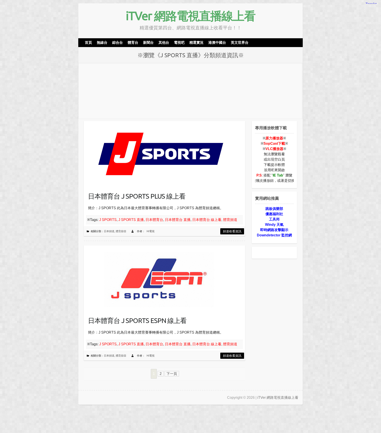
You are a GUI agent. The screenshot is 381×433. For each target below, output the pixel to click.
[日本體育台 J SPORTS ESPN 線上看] (161, 278)
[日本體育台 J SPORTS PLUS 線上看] (161, 154)
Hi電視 (151, 231)
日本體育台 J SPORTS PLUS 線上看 (136, 196)
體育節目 (121, 231)
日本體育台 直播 (177, 220)
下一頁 (171, 374)
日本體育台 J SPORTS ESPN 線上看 (137, 320)
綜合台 (117, 42)
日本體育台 (154, 220)
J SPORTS (108, 220)
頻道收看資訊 (232, 231)
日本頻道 (109, 231)
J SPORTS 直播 (131, 220)
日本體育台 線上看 (206, 220)
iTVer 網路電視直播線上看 (190, 15)
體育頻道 (230, 220)
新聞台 (148, 42)
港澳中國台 (217, 42)
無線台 (102, 42)
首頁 (88, 42)
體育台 (133, 42)
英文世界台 (239, 42)
